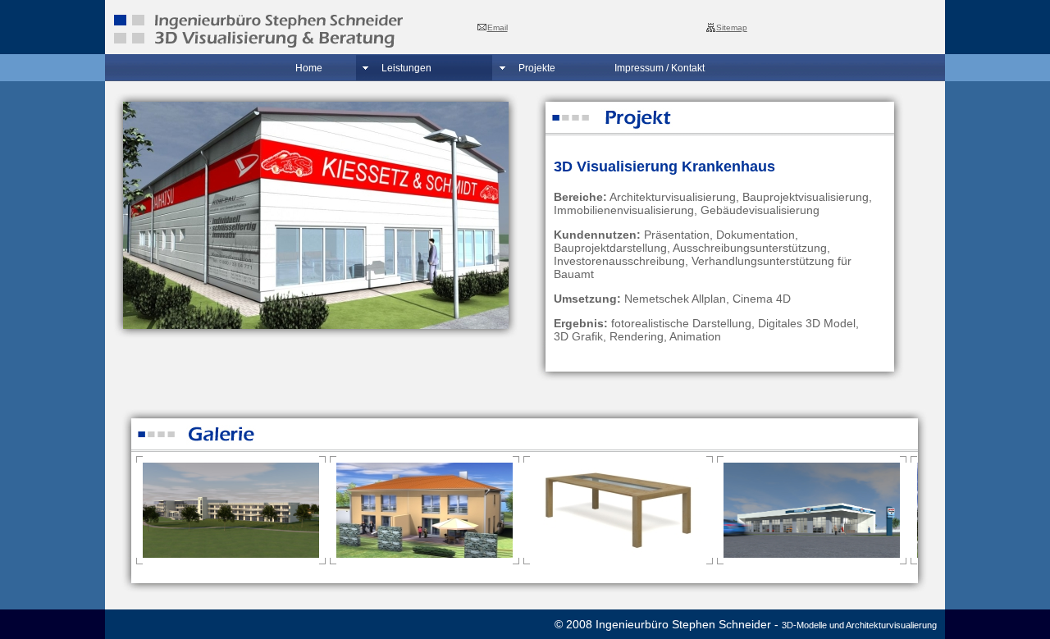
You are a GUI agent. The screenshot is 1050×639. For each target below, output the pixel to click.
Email (497, 27)
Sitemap (731, 27)
